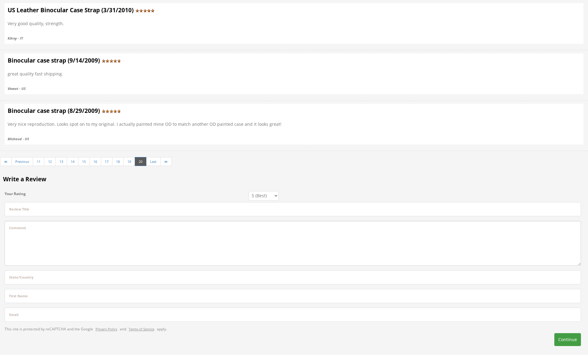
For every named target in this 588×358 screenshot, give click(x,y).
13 (61, 161)
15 (84, 161)
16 (95, 161)
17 (106, 161)
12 (50, 161)
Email (13, 314)
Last (153, 161)
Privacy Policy (106, 329)
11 (38, 161)
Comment (17, 227)
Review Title (19, 209)
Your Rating (15, 193)
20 (140, 161)
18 (118, 161)
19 (129, 161)
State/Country (21, 277)
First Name (18, 296)
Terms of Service (141, 329)
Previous (22, 161)
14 (72, 161)
